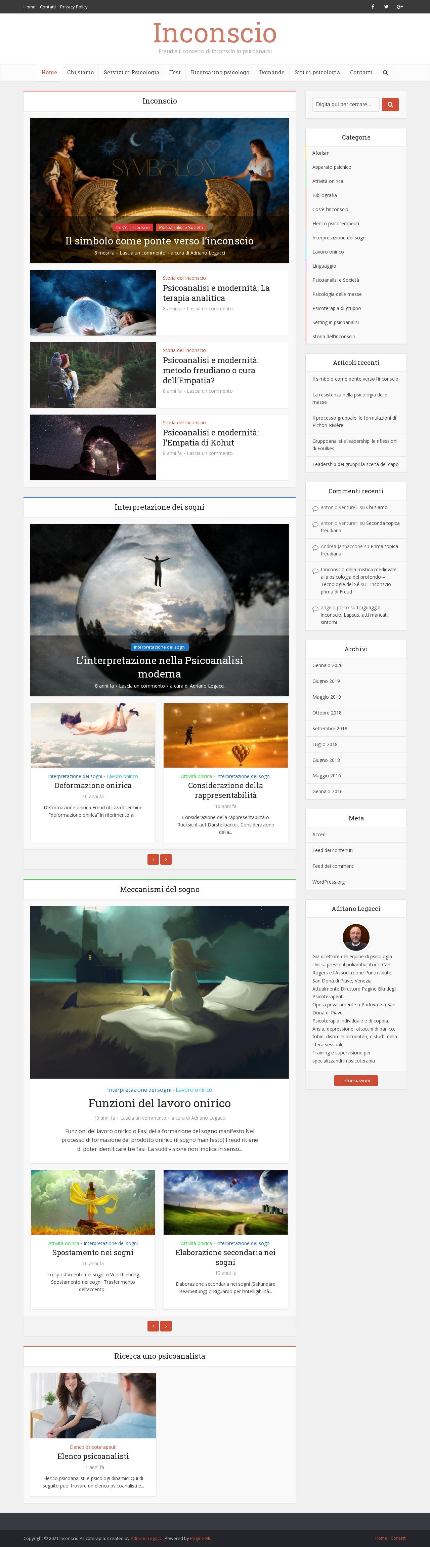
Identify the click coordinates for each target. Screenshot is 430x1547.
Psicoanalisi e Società (181, 227)
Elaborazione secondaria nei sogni (129, 1257)
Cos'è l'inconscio (133, 227)
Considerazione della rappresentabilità (99, 790)
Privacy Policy (74, 7)
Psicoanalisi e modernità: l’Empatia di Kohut (211, 437)
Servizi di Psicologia (131, 72)
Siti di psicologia (317, 72)
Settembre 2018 (329, 728)
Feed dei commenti (333, 866)
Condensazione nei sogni (261, 1252)
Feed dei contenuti (332, 850)
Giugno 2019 (326, 681)
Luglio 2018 (325, 744)
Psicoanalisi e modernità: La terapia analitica (216, 292)
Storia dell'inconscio (184, 278)
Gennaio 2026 (327, 665)
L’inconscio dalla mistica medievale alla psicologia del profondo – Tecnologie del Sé (358, 576)
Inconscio (215, 31)
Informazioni (356, 1080)
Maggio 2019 (326, 697)
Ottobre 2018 (327, 712)
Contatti (48, 7)
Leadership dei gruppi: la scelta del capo (355, 464)
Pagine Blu (201, 1538)
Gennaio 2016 (327, 791)
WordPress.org (328, 882)
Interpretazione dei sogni (159, 647)
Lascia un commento (143, 253)
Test (175, 72)
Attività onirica (69, 776)
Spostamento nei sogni (231, 785)
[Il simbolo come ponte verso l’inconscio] (159, 190)
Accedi (319, 834)
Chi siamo (80, 72)
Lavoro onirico (194, 1089)
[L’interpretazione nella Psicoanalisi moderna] (159, 609)
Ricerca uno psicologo (220, 72)
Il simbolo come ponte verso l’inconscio (160, 240)
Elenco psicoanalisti (93, 1456)
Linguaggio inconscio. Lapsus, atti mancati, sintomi (355, 614)
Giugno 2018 (326, 760)
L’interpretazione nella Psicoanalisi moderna (159, 667)
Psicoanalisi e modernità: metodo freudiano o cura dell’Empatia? (211, 370)
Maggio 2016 (326, 775)
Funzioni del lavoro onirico (159, 1102)
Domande (272, 72)
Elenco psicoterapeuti (93, 1447)
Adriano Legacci (207, 253)
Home (30, 7)
